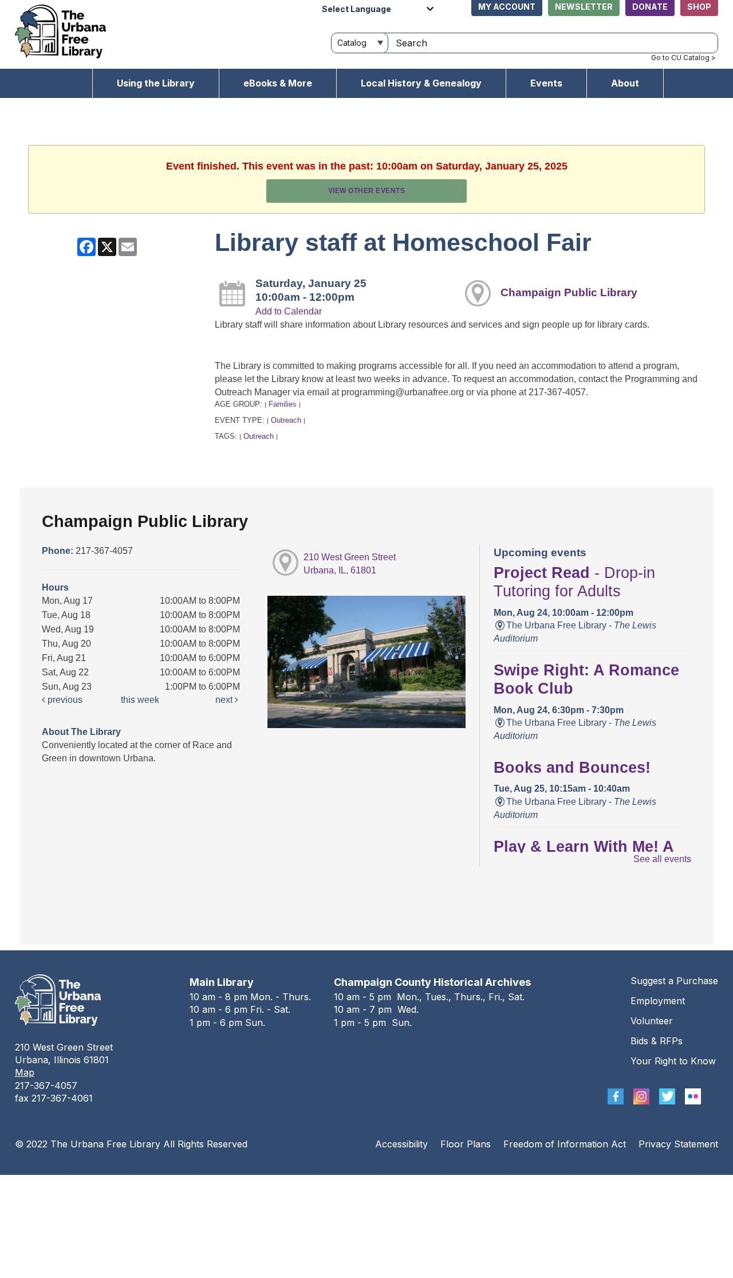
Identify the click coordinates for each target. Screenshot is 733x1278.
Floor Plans (465, 1144)
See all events (662, 859)
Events (546, 83)
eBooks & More (277, 83)
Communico (436, 1186)
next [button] (225, 700)
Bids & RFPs (656, 1041)
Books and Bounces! (572, 767)
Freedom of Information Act (564, 1144)
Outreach (286, 420)
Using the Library (156, 83)
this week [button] (140, 700)
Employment (657, 1000)
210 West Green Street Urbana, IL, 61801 (350, 563)
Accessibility (401, 1144)
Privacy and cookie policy (319, 1186)
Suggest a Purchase (674, 980)
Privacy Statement (678, 1144)
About (625, 83)
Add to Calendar (288, 311)
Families (283, 404)
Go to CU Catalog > (683, 57)
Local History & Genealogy (421, 83)
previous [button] (63, 700)
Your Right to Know (673, 1061)
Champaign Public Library (569, 292)
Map (24, 1072)
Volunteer (651, 1021)
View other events (366, 191)
